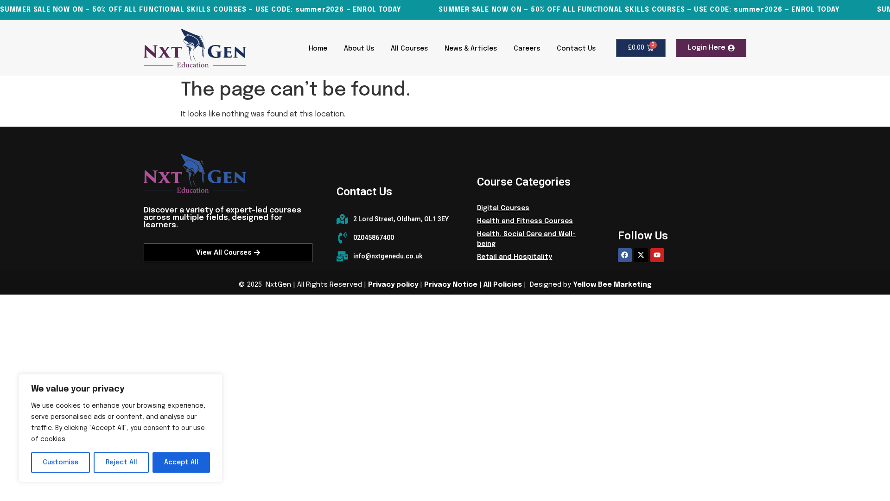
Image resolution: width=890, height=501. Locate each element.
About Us (359, 48)
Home (318, 48)
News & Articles (471, 48)
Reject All (121, 462)
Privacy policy (393, 285)
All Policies (502, 285)
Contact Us (576, 48)
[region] (120, 428)
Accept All (181, 462)
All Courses (409, 48)
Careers (527, 48)
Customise (60, 462)
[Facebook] (625, 255)
